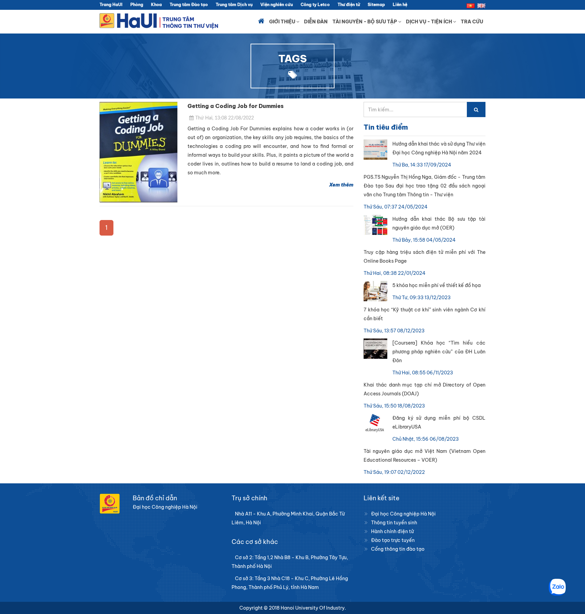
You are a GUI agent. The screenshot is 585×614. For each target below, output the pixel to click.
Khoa (156, 4)
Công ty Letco (315, 4)
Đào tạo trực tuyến (393, 540)
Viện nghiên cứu (276, 4)
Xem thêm (341, 185)
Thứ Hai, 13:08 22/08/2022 (224, 118)
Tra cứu (472, 22)
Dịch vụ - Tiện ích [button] (429, 22)
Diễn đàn (316, 22)
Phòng (136, 4)
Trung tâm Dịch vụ (234, 4)
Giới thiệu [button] (282, 22)
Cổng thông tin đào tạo (398, 549)
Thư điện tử (349, 4)
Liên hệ (400, 4)
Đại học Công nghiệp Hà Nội (403, 514)
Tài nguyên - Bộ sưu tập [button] (365, 22)
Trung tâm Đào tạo (189, 4)
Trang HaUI (111, 4)
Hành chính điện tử (392, 531)
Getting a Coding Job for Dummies (236, 106)
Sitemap (376, 4)
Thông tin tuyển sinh (394, 523)
